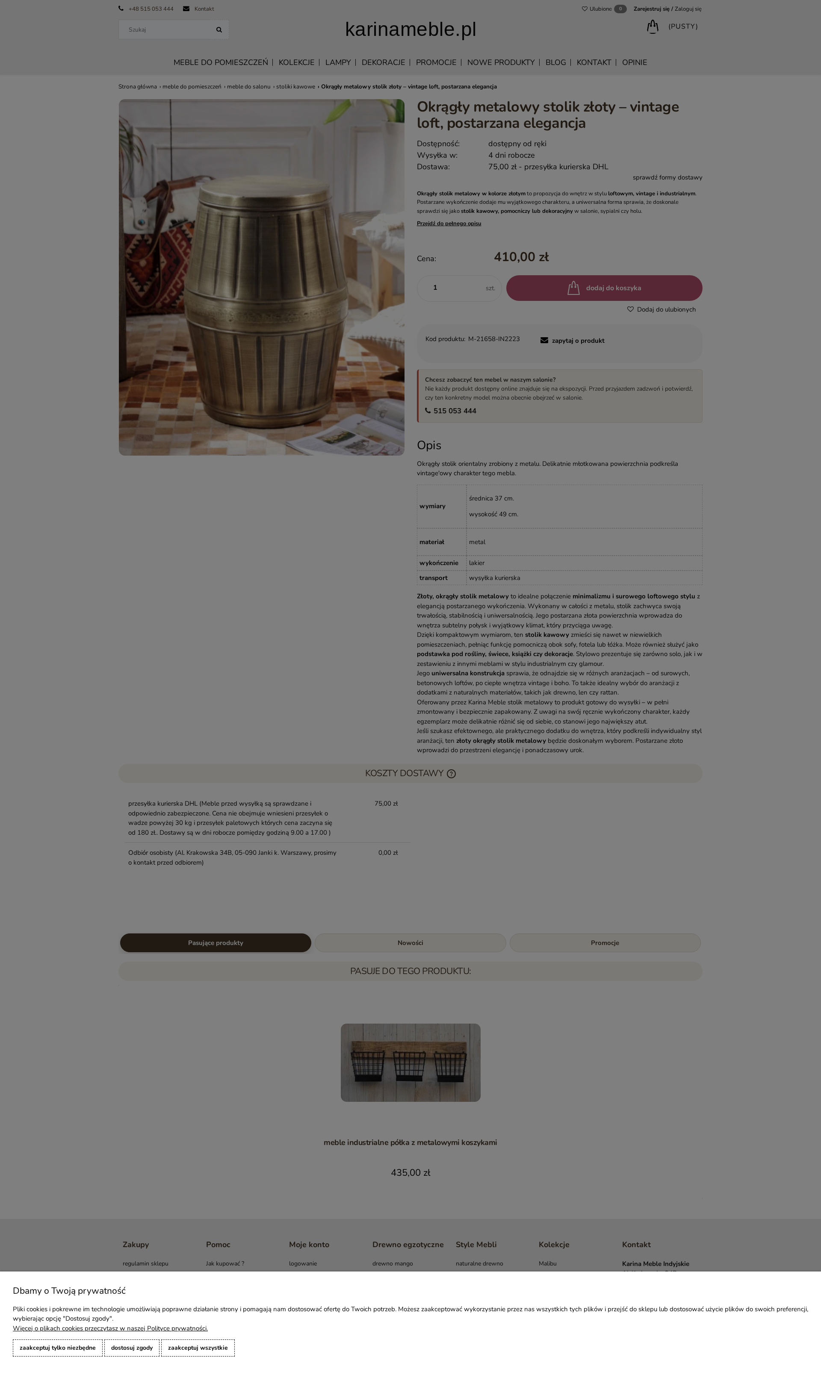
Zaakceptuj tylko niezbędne (58, 1348)
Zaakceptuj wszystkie (198, 1348)
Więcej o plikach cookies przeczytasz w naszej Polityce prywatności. (110, 1328)
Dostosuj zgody (132, 1348)
